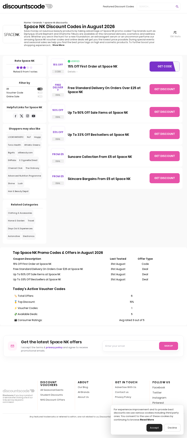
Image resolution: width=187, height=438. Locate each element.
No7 (29, 137)
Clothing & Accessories (20, 213)
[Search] (177, 6)
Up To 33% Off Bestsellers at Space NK (98, 135)
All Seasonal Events (51, 390)
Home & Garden (16, 220)
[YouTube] (33, 115)
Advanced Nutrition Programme (24, 175)
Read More (147, 419)
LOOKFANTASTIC (16, 137)
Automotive (14, 236)
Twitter (157, 392)
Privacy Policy (123, 397)
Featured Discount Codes (118, 6)
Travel (31, 220)
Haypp (37, 137)
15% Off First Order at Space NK (92, 67)
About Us (83, 397)
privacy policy (54, 347)
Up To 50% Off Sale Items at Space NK (98, 113)
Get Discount (164, 89)
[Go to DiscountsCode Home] (28, 6)
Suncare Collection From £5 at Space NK (100, 157)
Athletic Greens (32, 144)
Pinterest (158, 402)
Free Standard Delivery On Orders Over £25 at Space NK (104, 90)
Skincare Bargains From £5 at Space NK (99, 179)
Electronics (28, 236)
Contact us (122, 392)
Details (72, 71)
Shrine (11, 183)
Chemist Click (15, 168)
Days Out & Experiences (20, 228)
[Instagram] (27, 115)
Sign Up (168, 345)
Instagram (159, 397)
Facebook (158, 387)
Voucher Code (14, 92)
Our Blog (83, 387)
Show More (58, 45)
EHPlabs (12, 160)
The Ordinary (32, 168)
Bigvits (11, 152)
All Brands (83, 392)
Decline (172, 427)
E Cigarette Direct (28, 160)
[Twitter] (21, 115)
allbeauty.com (25, 152)
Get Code (166, 67)
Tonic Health (14, 144)
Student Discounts (51, 395)
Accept (154, 427)
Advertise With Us (125, 387)
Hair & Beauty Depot (18, 191)
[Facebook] (15, 115)
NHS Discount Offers (52, 400)
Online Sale (12, 96)
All (7, 88)
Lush (20, 183)
